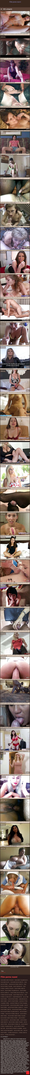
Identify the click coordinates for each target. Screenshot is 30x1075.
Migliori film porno (17, 1068)
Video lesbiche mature (6, 1047)
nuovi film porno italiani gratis (10, 1011)
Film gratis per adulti (21, 1041)
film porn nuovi (17, 986)
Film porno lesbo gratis (9, 1056)
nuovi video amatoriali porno (9, 1017)
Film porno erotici (9, 1058)
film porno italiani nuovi (12, 990)
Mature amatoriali (5, 1042)
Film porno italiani (9, 1048)
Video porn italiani (5, 1043)
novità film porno (13, 1001)
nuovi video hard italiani (16, 1022)
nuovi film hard (5, 1005)
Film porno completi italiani (19, 1049)
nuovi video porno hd (14, 1024)
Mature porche (4, 1057)
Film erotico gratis (8, 1068)
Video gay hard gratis (9, 1059)
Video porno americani (6, 1049)
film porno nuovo (18, 994)
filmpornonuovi (17, 996)
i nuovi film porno (13, 999)
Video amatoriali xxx (9, 1051)
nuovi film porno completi (15, 1007)
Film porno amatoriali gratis (17, 1043)
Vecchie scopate (11, 1041)
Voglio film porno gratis (13, 1069)
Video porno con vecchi (12, 1054)
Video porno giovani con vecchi (12, 1046)
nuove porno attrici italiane (18, 1003)
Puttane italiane (5, 1050)
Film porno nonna (19, 1067)
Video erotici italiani (20, 1057)
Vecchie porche (24, 1046)
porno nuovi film (10, 1034)
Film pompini (9, 1052)
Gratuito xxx (26, 1064)
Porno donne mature (13, 1066)
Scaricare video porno (6, 1065)
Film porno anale (20, 1060)
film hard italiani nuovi (21, 980)
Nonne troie (4, 1041)
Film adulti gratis (17, 1052)
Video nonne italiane (9, 1067)
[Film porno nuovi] (27, 1072)
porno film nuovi (13, 1032)
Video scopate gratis (17, 1065)
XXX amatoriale (14, 1042)
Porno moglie (9, 1073)
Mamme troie (12, 1057)
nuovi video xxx (18, 1030)
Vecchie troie (13, 1064)
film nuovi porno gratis (16, 984)
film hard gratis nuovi (7, 980)
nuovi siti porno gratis (12, 1013)
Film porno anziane (9, 1070)
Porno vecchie (7, 1071)
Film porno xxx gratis (23, 1042)
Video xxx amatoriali (20, 1059)
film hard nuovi (5, 982)
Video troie (19, 1064)
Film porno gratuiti (18, 1055)
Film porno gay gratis (19, 1063)
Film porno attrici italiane (21, 1061)
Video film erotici (19, 1051)
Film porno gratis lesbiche (20, 1048)
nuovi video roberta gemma (14, 1028)
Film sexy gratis (13, 1050)
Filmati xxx (3, 1063)
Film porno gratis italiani (18, 1071)
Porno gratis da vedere (6, 1040)
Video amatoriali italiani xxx (19, 1040)
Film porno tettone (16, 1047)
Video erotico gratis (9, 1061)
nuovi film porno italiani (19, 1009)
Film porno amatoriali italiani (13, 1045)
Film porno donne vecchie (22, 1056)
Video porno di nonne (9, 1060)
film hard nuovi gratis (16, 982)
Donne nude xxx (18, 1070)
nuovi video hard (14, 1020)
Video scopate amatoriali (7, 1055)
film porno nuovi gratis (17, 992)
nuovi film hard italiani (16, 1005)
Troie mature (17, 1058)
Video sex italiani (22, 1054)
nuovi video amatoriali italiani (16, 1015)
